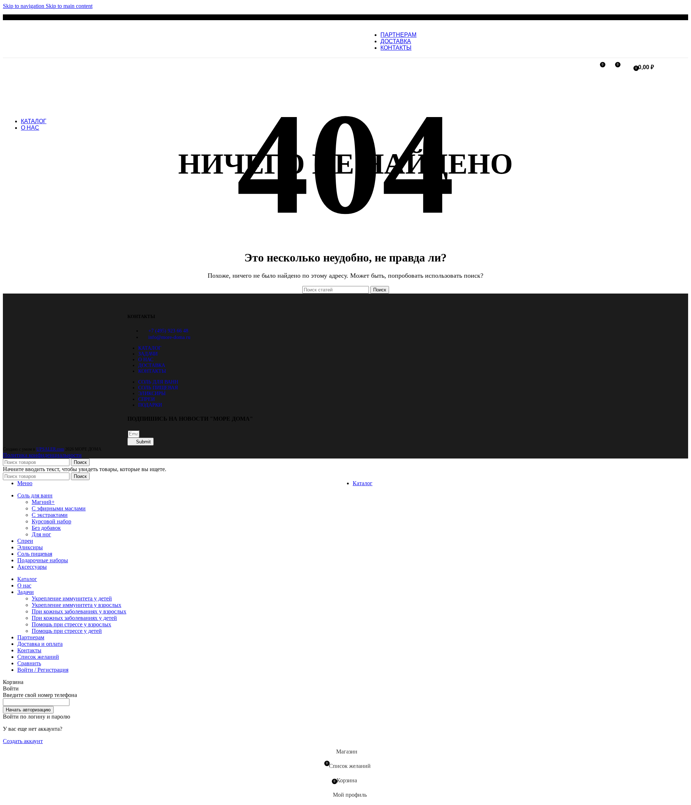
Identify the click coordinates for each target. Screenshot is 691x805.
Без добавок (46, 528)
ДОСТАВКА (151, 365)
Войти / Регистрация (42, 670)
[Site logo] (328, 51)
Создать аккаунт (23, 741)
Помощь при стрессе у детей (67, 631)
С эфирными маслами (59, 508)
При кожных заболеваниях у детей (74, 618)
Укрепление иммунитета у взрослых (76, 605)
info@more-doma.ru (169, 337)
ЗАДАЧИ (148, 354)
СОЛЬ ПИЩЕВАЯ (158, 387)
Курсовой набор (51, 521)
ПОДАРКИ (150, 405)
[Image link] (149, 302)
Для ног (41, 534)
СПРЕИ (146, 399)
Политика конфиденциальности (42, 455)
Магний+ (43, 502)
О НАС (145, 359)
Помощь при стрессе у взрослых (71, 624)
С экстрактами (50, 515)
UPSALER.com (50, 449)
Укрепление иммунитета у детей (72, 598)
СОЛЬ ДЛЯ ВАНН (158, 382)
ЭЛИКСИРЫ (152, 393)
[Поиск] (626, 67)
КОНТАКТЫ (152, 371)
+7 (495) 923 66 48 (168, 331)
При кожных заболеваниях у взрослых (79, 611)
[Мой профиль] (586, 67)
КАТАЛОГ (149, 348)
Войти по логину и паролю (36, 717)
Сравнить (29, 663)
